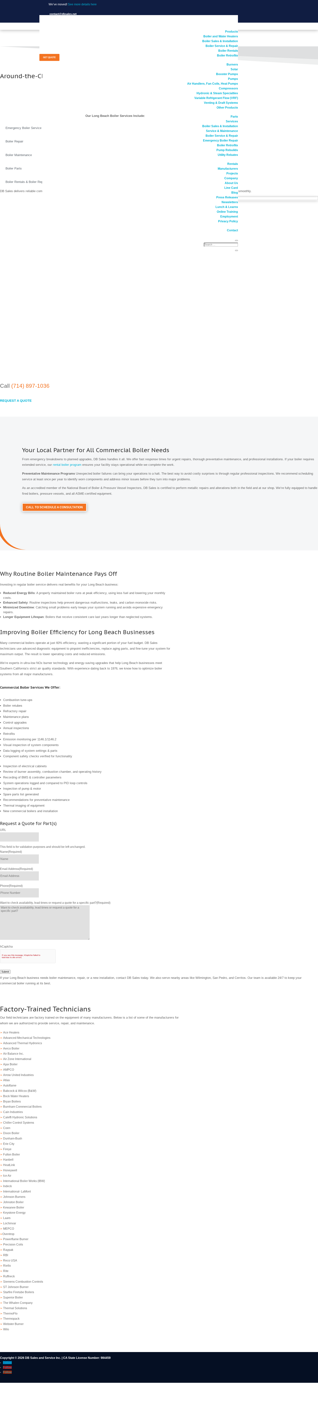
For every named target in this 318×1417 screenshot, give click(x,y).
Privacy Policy (228, 221)
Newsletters (230, 202)
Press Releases (227, 197)
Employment (229, 216)
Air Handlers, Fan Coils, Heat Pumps (212, 83)
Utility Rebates (228, 154)
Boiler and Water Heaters (220, 36)
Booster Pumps (227, 74)
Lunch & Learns (226, 207)
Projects (232, 173)
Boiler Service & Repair (222, 45)
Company (231, 178)
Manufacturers (228, 168)
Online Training (227, 211)
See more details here (82, 4)
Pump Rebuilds (227, 150)
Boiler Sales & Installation (220, 41)
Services (232, 121)
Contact (232, 230)
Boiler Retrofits (227, 55)
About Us (231, 183)
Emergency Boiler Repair (220, 140)
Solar (234, 69)
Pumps (233, 78)
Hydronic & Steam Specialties (217, 93)
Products (231, 31)
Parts (234, 116)
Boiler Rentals (228, 50)
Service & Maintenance (222, 130)
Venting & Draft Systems (221, 102)
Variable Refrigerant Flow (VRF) (216, 98)
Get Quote (49, 57)
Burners (232, 64)
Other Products (227, 107)
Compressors (228, 88)
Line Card (231, 187)
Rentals (232, 163)
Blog (234, 192)
